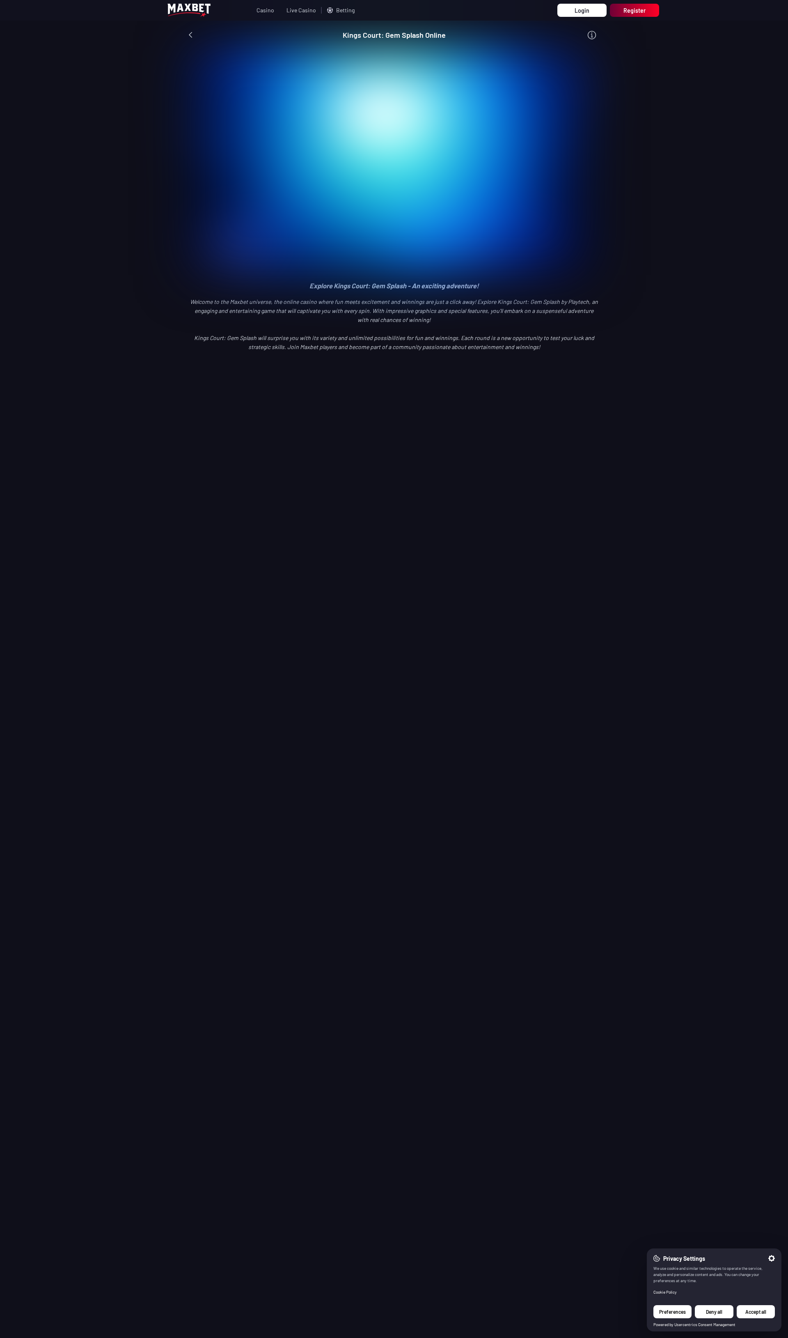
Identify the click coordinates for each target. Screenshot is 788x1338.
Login (582, 10)
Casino (265, 10)
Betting (345, 10)
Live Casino (301, 10)
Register (634, 10)
